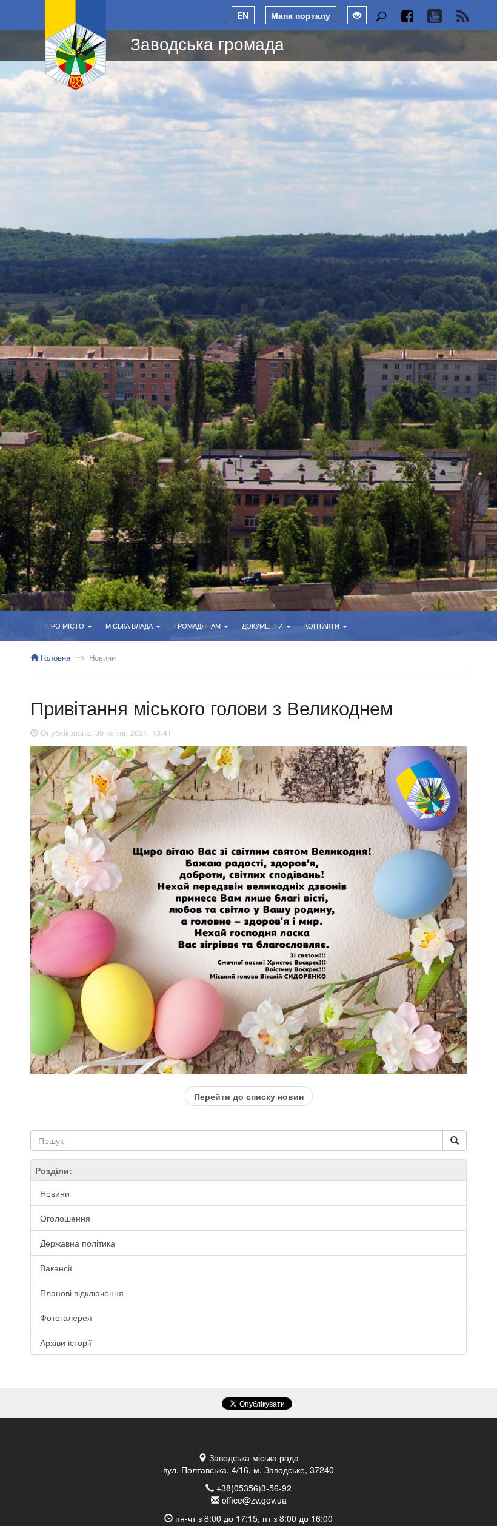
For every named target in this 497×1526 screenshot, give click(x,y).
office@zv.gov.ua (254, 1500)
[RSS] (463, 16)
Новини (102, 657)
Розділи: (53, 1170)
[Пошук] (381, 16)
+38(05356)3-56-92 (254, 1488)
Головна (54, 657)
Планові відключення (82, 1293)
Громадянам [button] (198, 626)
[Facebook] (407, 16)
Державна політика (77, 1243)
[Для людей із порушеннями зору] (357, 15)
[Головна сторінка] (75, 45)
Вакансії (56, 1268)
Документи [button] (263, 626)
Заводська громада (207, 43)
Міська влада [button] (130, 626)
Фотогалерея (66, 1317)
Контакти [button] (322, 626)
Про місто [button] (66, 626)
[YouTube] (434, 16)
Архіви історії (66, 1342)
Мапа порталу (300, 15)
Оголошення (65, 1218)
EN (242, 15)
